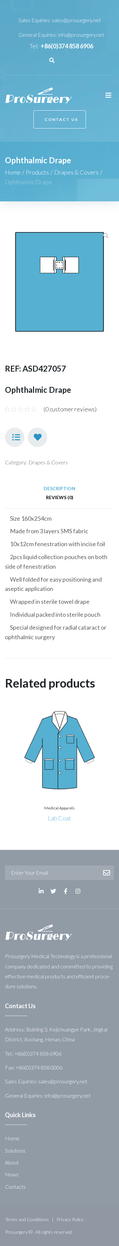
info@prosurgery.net (81, 34)
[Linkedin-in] (41, 891)
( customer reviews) (70, 409)
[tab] (59, 488)
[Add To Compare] (14, 437)
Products (37, 172)
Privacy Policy (70, 1219)
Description (59, 488)
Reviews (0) (59, 497)
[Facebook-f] (65, 891)
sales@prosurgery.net (76, 20)
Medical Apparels (59, 807)
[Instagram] (78, 891)
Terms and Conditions (27, 1219)
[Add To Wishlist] (37, 437)
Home (12, 172)
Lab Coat (59, 818)
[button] (59, 119)
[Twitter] (53, 891)
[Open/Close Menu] (108, 95)
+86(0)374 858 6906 (67, 46)
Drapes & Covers (76, 172)
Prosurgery (16, 1232)
